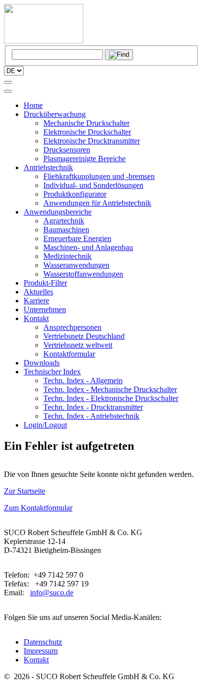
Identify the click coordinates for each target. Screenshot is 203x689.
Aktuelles (38, 292)
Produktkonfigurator (74, 194)
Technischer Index (52, 371)
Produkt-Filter (45, 283)
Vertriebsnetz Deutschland (84, 336)
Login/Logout (45, 425)
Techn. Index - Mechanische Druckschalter (110, 389)
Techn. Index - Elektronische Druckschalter (110, 398)
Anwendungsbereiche (58, 212)
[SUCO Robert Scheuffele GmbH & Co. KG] (43, 40)
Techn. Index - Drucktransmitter (93, 407)
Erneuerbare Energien (77, 238)
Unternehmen (45, 309)
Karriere (36, 300)
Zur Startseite (24, 491)
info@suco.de (51, 592)
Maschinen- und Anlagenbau (88, 247)
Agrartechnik (63, 221)
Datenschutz (43, 642)
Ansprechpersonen (72, 327)
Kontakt (36, 318)
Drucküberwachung (55, 114)
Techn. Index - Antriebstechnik (91, 416)
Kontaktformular (69, 354)
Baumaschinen (66, 229)
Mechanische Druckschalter (86, 123)
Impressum (41, 651)
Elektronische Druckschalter (87, 132)
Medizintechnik (67, 256)
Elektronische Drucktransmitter (91, 141)
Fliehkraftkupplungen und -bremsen (99, 176)
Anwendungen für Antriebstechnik (97, 203)
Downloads (42, 363)
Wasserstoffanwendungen (83, 274)
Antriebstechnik (48, 167)
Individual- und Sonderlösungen (93, 185)
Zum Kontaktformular (38, 508)
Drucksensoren (66, 149)
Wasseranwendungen (76, 265)
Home (33, 105)
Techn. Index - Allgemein (83, 380)
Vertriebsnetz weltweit (77, 345)
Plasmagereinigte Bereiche (84, 158)
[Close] (8, 91)
